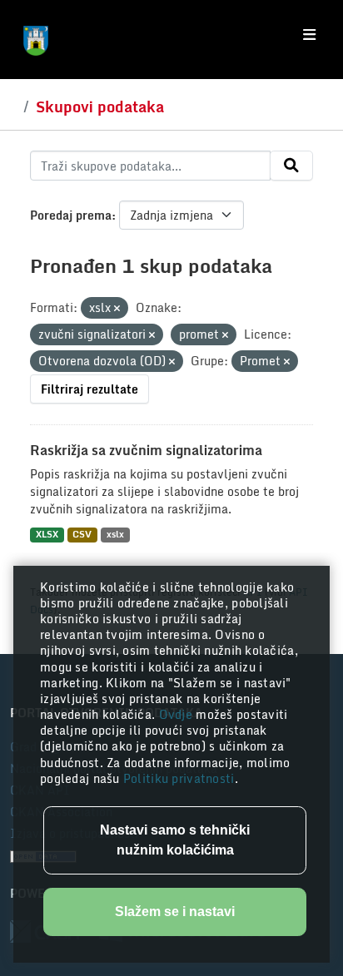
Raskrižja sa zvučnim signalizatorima (146, 450)
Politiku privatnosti (179, 778)
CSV (82, 535)
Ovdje (177, 714)
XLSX (47, 535)
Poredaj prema (71, 215)
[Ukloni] (117, 308)
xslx (115, 535)
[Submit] (291, 166)
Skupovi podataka (100, 106)
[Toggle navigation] (309, 35)
